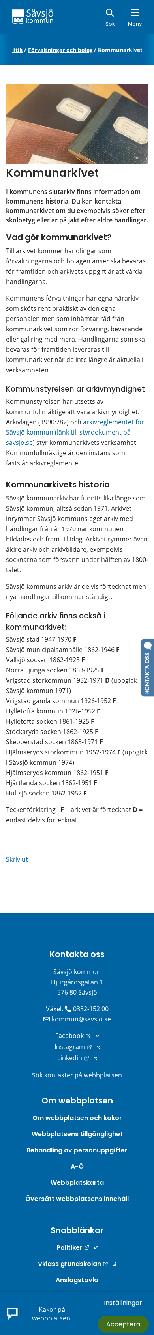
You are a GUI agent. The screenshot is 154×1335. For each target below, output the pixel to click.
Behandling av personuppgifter (77, 1150)
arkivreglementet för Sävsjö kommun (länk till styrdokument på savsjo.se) (76, 432)
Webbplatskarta (77, 1182)
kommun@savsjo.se (81, 1019)
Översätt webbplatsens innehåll (77, 1198)
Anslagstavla (77, 1280)
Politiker (77, 1247)
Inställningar (123, 1302)
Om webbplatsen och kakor (77, 1117)
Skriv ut (17, 859)
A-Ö (77, 1166)
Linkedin (77, 1057)
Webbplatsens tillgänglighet (77, 1134)
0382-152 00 (91, 1009)
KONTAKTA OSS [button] (148, 672)
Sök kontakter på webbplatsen (77, 1075)
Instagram (77, 1046)
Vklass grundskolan (77, 1263)
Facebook (77, 1035)
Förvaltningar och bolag (60, 50)
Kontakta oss (77, 954)
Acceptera (123, 1324)
